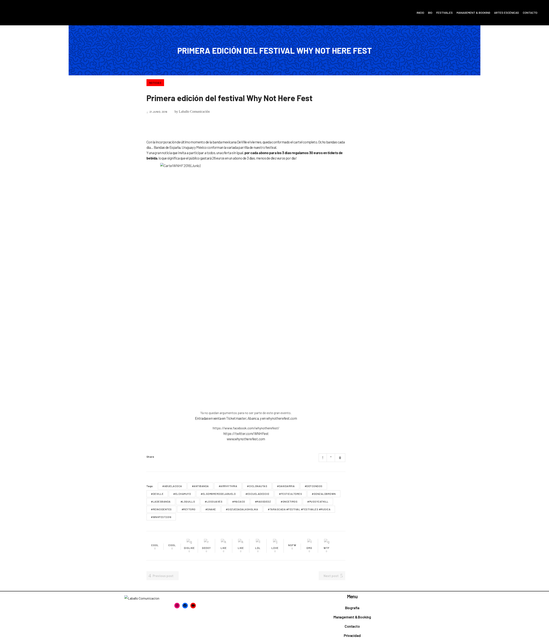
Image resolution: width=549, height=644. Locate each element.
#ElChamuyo (182, 493)
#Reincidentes (161, 509)
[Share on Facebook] (159, 456)
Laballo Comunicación (194, 111)
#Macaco (238, 501)
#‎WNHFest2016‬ (161, 516)
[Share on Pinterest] (175, 456)
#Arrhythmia (228, 486)
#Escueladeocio (257, 493)
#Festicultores (290, 493)
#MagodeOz (263, 501)
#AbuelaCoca (172, 486)
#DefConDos (314, 486)
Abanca (253, 418)
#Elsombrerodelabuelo (218, 493)
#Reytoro (189, 509)
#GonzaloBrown (324, 493)
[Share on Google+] (170, 456)
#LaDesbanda (161, 501)
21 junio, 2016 (158, 111)
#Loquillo (188, 501)
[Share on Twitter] (164, 456)
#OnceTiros (289, 501)
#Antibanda (200, 486)
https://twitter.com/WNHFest (246, 433)
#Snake (210, 509)
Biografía (352, 608)
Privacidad (352, 635)
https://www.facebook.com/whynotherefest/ (246, 428)
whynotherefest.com (281, 418)
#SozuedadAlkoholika (242, 509)
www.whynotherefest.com (246, 439)
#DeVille (157, 493)
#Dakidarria (286, 486)
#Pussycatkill (318, 501)
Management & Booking (352, 617)
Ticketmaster (236, 418)
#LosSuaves (213, 501)
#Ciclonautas (257, 486)
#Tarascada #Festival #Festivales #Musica (299, 509)
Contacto (352, 626)
